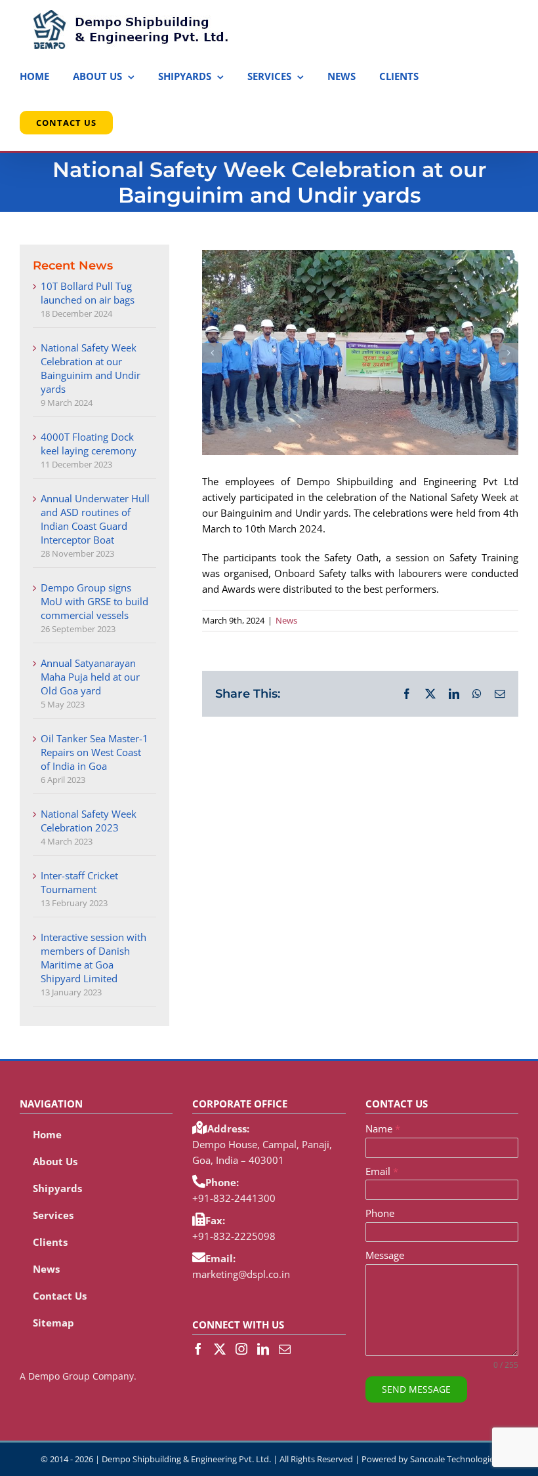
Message (384, 1255)
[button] (212, 353)
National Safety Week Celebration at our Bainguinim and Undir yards (90, 368)
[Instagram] (241, 1349)
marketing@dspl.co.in (241, 1274)
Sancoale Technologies (454, 1459)
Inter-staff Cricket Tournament (79, 882)
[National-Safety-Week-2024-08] (360, 352)
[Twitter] (220, 1349)
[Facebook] (198, 1349)
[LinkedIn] (263, 1349)
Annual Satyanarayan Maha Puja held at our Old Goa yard (90, 676)
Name (382, 1128)
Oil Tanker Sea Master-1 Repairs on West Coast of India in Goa (94, 752)
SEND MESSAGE (416, 1389)
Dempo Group (59, 1376)
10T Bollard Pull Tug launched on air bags (87, 292)
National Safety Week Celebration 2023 (88, 820)
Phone (379, 1213)
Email (381, 1171)
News (286, 620)
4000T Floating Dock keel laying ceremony (88, 443)
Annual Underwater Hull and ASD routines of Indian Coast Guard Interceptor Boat (95, 519)
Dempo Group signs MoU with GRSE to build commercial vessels (94, 601)
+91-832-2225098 (234, 1236)
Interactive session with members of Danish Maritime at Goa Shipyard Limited (93, 957)
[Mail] (285, 1349)
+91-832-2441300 (234, 1198)
